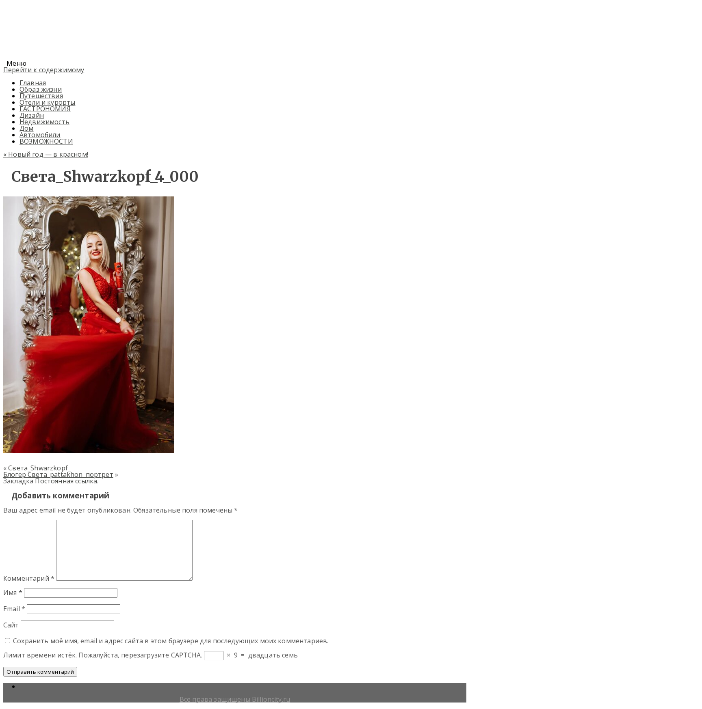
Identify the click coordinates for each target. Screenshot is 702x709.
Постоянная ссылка (66, 480)
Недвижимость (44, 121)
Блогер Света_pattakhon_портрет (58, 474)
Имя (12, 592)
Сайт (11, 625)
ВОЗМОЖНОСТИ (46, 141)
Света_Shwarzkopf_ (39, 467)
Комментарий (28, 578)
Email (14, 608)
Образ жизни (41, 89)
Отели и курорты (47, 102)
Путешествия (41, 95)
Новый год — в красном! (45, 154)
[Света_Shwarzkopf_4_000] (88, 450)
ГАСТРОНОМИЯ (45, 108)
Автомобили (40, 134)
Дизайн (32, 115)
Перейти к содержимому (43, 69)
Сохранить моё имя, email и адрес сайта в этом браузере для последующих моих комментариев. (170, 640)
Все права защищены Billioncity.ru (235, 699)
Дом (26, 128)
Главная (33, 82)
